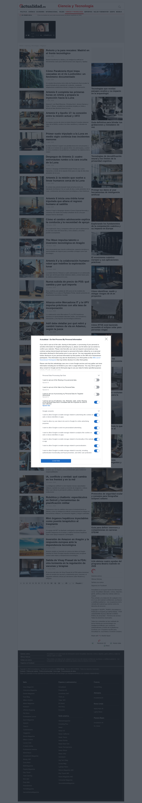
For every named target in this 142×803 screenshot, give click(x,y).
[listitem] (71, 375)
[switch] (96, 380)
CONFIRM (56, 461)
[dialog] (71, 401)
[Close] (107, 340)
